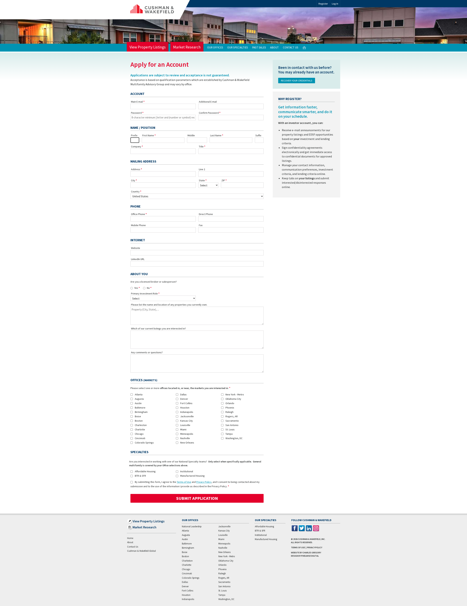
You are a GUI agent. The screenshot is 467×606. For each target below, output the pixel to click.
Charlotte (140, 429)
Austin (138, 403)
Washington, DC (233, 438)
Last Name (215, 135)
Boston (139, 420)
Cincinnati (140, 438)
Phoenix (229, 407)
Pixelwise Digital (310, 555)
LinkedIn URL (137, 259)
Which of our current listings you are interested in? (158, 328)
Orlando (229, 403)
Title (201, 146)
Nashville (185, 438)
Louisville (185, 425)
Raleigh (229, 412)
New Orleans (187, 442)
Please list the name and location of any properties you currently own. (169, 304)
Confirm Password (209, 112)
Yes (136, 288)
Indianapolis (186, 412)
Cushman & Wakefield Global (141, 550)
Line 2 (202, 169)
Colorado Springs (144, 442)
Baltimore (140, 407)
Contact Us (290, 47)
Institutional (186, 471)
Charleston (141, 425)
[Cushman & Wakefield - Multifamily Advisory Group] (158, 9)
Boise (138, 416)
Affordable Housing (145, 471)
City (133, 180)
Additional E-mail (208, 101)
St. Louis (230, 429)
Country (135, 191)
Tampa (229, 433)
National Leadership (192, 526)
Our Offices (215, 47)
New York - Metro (234, 394)
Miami (183, 429)
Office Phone (138, 214)
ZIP (223, 180)
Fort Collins (186, 403)
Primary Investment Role (144, 293)
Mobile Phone (138, 225)
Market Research (187, 47)
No (148, 288)
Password (136, 112)
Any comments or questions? (147, 352)
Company (136, 146)
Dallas (183, 394)
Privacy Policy (203, 482)
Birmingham (141, 412)
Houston (184, 407)
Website (135, 248)
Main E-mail (137, 101)
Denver (184, 398)
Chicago (139, 433)
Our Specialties (237, 47)
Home (304, 48)
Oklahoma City (233, 398)
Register (323, 3)
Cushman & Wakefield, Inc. (311, 539)
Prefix (134, 135)
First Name (148, 135)
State (202, 180)
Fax (200, 225)
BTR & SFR (140, 475)
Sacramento (232, 420)
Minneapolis (186, 433)
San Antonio (231, 425)
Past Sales (259, 47)
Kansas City (186, 420)
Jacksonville (187, 416)
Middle (191, 135)
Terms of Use (184, 482)
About (274, 47)
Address (135, 169)
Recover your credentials (296, 80)
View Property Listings (148, 47)
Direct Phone (206, 214)
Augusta (139, 398)
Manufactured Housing (192, 475)
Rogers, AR (231, 416)
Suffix (258, 135)
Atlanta (138, 394)
